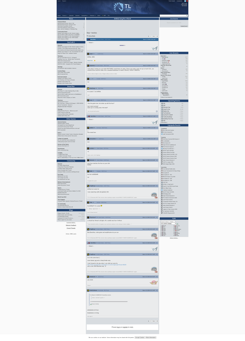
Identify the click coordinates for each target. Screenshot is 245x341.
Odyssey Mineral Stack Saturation (66, 114)
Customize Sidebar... (71, 222)
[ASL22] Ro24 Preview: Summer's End (67, 24)
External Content (62, 77)
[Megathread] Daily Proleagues (65, 106)
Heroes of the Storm (63, 144)
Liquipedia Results (174, 125)
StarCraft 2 (71, 42)
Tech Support (61, 199)
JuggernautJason (166, 63)
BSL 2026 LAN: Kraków (168, 130)
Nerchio (178, 225)
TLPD (174, 218)
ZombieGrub (165, 87)
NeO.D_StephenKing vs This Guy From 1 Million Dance (70, 157)
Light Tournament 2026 (168, 134)
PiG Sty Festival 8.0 (167, 132)
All (157, 36)
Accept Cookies (139, 337)
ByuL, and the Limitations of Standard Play (67, 29)
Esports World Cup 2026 (168, 152)
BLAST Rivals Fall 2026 (168, 192)
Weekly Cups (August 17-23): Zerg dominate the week (69, 36)
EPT (105, 15)
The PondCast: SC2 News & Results (66, 80)
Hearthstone (61, 148)
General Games (62, 122)
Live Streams (174, 53)
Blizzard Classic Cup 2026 (169, 176)
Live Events (174, 19)
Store (99, 15)
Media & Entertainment (64, 182)
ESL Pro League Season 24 (169, 203)
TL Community (62, 204)
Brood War (71, 86)
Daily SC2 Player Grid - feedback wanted (67, 53)
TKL (163, 59)
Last (164, 235)
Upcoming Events (174, 101)
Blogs (71, 210)
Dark (164, 228)
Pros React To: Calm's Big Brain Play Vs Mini (68, 91)
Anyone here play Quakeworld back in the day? (69, 128)
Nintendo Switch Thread (63, 123)
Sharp (177, 235)
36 (83, 34)
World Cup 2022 (62, 197)
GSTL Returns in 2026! (63, 39)
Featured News (62, 21)
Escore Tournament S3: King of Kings (171, 170)
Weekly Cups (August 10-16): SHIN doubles (68, 37)
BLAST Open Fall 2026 (168, 150)
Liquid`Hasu (164, 78)
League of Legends (63, 138)
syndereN (164, 69)
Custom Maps (61, 71)
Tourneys (60, 56)
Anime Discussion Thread (64, 185)
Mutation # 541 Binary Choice (64, 78)
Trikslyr (163, 89)
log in (119, 327)
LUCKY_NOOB (81, 216)
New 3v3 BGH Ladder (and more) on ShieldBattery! (69, 34)
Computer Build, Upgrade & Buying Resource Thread (70, 201)
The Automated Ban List (63, 205)
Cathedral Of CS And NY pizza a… (66, 218)
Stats (164, 230)
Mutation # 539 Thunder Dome (65, 83)
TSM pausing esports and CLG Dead (66, 141)
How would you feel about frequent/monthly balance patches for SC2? (71, 50)
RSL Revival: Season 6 (168, 146)
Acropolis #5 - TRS (167, 174)
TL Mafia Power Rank (63, 154)
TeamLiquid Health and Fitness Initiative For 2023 (69, 191)
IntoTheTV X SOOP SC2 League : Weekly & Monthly (70, 62)
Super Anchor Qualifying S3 (169, 144)
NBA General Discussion (63, 194)
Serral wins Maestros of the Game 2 (66, 27)
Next (154, 36)
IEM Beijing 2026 (167, 193)
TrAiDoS (82, 214)
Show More (164, 122)
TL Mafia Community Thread (64, 156)
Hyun (163, 66)
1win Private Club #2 (167, 199)
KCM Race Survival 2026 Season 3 (171, 139)
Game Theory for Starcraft (64, 112)
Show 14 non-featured (166, 97)
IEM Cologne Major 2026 (168, 164)
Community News (62, 31)
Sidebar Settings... (174, 237)
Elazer (178, 230)
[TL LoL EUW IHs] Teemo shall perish (66, 140)
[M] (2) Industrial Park (63, 74)
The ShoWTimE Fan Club (63, 179)
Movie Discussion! (62, 183)
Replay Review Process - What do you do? (68, 110)
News (71, 19)
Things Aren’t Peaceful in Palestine (66, 167)
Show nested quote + (98, 297)
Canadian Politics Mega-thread (65, 168)
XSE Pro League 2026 (168, 162)
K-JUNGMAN (166, 141)
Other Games (71, 119)
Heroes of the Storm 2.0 (63, 145)
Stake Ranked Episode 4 (168, 205)
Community (71, 161)
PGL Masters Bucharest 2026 (170, 197)
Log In (59, 1)
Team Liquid (172, 1)
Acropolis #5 (166, 172)
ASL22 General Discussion (64, 92)
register (125, 327)
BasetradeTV (166, 95)
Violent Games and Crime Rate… (65, 214)
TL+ (109, 15)
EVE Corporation (61, 130)
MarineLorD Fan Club (63, 176)
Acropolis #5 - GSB (167, 180)
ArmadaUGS (165, 85)
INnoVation (178, 229)
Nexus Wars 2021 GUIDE (64, 72)
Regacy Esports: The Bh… (64, 213)
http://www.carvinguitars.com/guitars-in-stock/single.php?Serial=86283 (106, 264)
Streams (77, 15)
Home (59, 15)
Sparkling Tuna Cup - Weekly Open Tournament (69, 59)
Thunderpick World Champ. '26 (170, 201)
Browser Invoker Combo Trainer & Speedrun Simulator (70, 134)
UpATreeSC (164, 90)
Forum (64, 15)
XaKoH (163, 84)
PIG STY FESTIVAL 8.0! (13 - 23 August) (67, 57)
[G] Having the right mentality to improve (67, 68)
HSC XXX (165, 182)
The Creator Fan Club (63, 177)
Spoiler (93, 209)
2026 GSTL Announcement (64, 60)
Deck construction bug (63, 150)
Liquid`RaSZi (165, 81)
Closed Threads (71, 228)
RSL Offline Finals (167, 188)
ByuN (164, 225)
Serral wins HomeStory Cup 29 (65, 26)
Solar (164, 229)
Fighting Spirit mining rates (64, 115)
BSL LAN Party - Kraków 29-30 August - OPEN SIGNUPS (71, 103)
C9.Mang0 (164, 73)
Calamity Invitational (167, 190)
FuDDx (82, 218)
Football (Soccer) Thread (63, 189)
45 (83, 38)
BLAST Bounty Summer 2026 (170, 156)
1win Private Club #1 (167, 207)
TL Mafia (60, 153)
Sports (59, 188)
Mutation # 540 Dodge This (64, 81)
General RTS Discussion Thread (65, 126)
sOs (177, 227)
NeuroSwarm (165, 71)
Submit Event (184, 26)
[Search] (187, 16)
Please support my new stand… (65, 219)
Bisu (177, 232)
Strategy (60, 66)
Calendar (71, 15)
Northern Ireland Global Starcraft (65, 206)
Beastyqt (164, 82)
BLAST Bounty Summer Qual (169, 158)
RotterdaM (164, 57)
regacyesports (81, 213)
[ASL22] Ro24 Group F (63, 101)
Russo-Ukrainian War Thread (64, 170)
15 (83, 26)
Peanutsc (82, 219)
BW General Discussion (63, 95)
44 (83, 27)
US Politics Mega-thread (63, 165)
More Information (151, 337)
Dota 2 (59, 132)
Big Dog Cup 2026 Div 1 (168, 148)
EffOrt (164, 234)
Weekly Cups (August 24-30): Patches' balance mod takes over (69, 33)
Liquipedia (179, 1)
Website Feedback (71, 225)
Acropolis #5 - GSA (167, 178)
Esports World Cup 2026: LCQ (170, 154)
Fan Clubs (60, 174)
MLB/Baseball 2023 (62, 192)
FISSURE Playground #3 (168, 213)
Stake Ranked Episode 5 (168, 195)
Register (64, 1)
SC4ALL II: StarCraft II (168, 184)
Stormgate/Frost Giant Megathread (66, 125)
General (60, 45)
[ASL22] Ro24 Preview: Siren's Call (66, 23)
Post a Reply (92, 36)
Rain (164, 232)
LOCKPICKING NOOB (63, 216)
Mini (177, 234)
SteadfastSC (165, 62)
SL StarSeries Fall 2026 (168, 211)
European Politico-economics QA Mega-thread (68, 171)
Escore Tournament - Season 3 (65, 105)
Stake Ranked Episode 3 (168, 160)
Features (92, 15)
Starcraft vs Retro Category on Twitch (66, 97)
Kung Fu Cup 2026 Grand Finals (170, 186)
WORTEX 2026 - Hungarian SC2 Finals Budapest (69, 64)
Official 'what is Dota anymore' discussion (67, 135)
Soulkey (178, 233)
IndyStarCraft (165, 60)
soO (177, 228)
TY (164, 227)
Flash (164, 233)
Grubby (163, 76)
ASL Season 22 (166, 142)
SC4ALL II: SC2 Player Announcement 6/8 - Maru (69, 48)
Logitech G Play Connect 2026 (170, 209)
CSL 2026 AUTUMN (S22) (169, 169)
